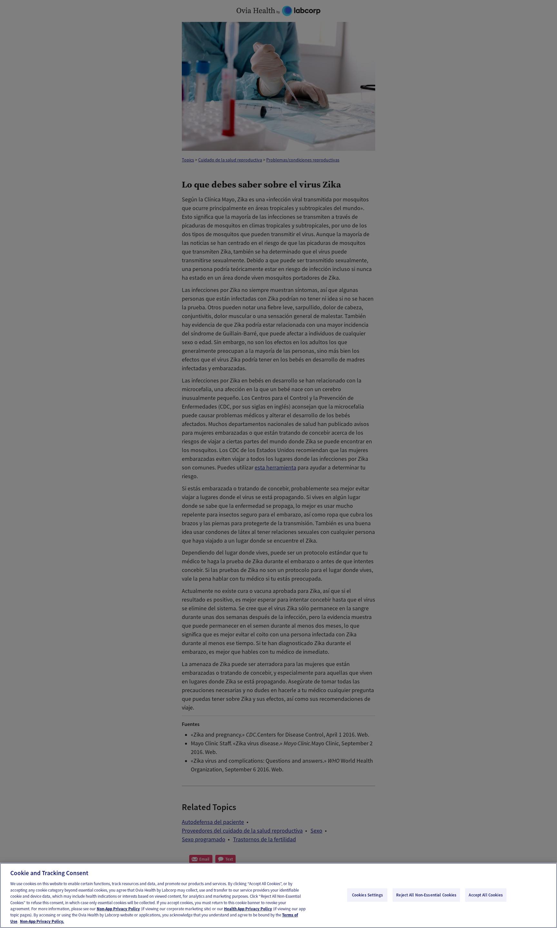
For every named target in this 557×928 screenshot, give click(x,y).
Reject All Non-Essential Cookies (426, 895)
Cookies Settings (367, 895)
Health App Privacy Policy (248, 909)
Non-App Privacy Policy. (42, 921)
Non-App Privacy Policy (118, 909)
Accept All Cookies (486, 895)
